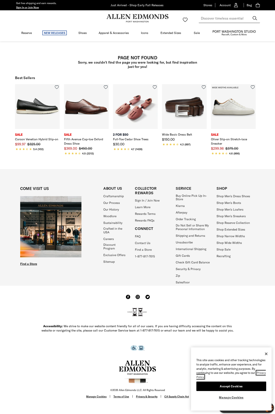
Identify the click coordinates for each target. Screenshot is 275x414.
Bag (249, 5)
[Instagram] (137, 299)
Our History (111, 209)
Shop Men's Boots (229, 203)
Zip (178, 276)
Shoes (82, 33)
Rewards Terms (145, 214)
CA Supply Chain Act (176, 396)
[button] (27, 7)
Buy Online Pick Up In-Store (191, 197)
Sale (197, 33)
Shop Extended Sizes (231, 229)
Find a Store (28, 264)
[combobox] (229, 18)
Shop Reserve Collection (233, 223)
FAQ (138, 236)
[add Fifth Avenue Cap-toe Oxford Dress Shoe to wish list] (106, 87)
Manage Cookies (96, 396)
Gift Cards (183, 256)
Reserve (26, 33)
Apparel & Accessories (114, 33)
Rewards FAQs (144, 220)
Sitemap (109, 262)
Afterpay (181, 212)
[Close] (266, 354)
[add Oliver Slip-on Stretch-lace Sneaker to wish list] (253, 87)
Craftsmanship (113, 196)
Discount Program (109, 246)
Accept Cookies (231, 386)
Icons (144, 33)
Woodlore (109, 216)
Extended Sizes (170, 33)
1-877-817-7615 (145, 256)
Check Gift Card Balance (193, 262)
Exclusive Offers (114, 255)
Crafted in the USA (112, 230)
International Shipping (191, 249)
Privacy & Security (146, 396)
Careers (108, 239)
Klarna (180, 206)
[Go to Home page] (137, 18)
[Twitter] (147, 299)
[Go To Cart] (258, 5)
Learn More (142, 207)
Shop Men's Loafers (230, 209)
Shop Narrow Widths (231, 236)
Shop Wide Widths (229, 243)
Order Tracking (186, 219)
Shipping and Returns (190, 236)
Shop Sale (224, 249)
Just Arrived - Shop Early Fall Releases (137, 5)
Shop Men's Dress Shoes (233, 196)
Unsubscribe (184, 242)
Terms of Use (121, 396)
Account (225, 5)
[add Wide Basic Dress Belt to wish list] (204, 87)
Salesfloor (183, 282)
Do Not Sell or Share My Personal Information (192, 227)
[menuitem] (26, 33)
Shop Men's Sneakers (231, 216)
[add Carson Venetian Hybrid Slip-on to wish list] (57, 87)
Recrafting (224, 256)
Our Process (111, 203)
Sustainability (112, 223)
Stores (207, 5)
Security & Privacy (188, 269)
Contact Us (142, 243)
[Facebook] (128, 299)
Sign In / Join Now (147, 200)
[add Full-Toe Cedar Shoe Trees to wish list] (155, 87)
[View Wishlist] (185, 19)
